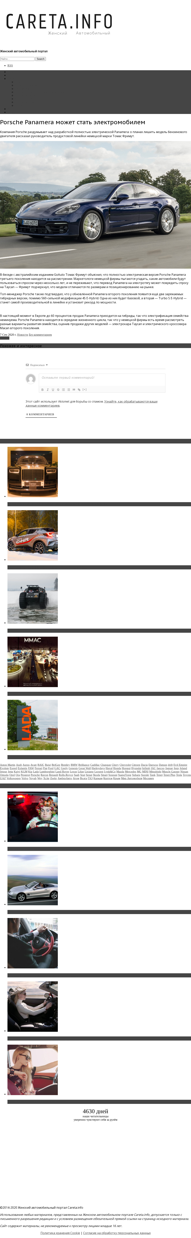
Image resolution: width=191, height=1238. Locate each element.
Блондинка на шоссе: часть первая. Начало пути (44, 1038)
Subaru (136, 774)
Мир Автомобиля (131, 778)
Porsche (4, 338)
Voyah (33, 778)
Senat (89, 774)
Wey (40, 778)
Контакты (13, 108)
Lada (36, 771)
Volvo (24, 778)
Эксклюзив (22, 88)
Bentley (65, 764)
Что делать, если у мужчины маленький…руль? (43, 975)
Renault (53, 774)
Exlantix (22, 768)
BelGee (56, 764)
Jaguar (169, 768)
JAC (153, 768)
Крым (116, 778)
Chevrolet (125, 764)
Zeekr (53, 778)
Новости (20, 82)
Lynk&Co (110, 771)
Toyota (187, 774)
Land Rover (62, 771)
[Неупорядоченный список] (68, 389)
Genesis (73, 768)
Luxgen (98, 771)
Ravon (44, 774)
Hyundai (136, 768)
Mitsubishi (155, 771)
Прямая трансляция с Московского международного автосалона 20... (59, 694)
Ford (51, 768)
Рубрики (12, 78)
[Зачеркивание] (58, 389)
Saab (76, 774)
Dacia (144, 764)
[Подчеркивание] (53, 389)
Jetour (3, 771)
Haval (109, 768)
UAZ (3, 778)
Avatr (33, 764)
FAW (31, 768)
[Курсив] (47, 389)
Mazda (120, 771)
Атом (76, 778)
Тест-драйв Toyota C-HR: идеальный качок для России (48, 567)
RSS (10, 65)
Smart (104, 774)
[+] (85, 389)
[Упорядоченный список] (63, 389)
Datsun (163, 764)
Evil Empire (180, 764)
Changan (106, 764)
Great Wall (85, 768)
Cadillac (95, 764)
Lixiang (89, 771)
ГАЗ (90, 778)
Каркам (98, 778)
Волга (83, 778)
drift (170, 764)
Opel (12, 774)
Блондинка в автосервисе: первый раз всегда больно (47, 849)
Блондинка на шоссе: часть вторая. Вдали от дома (45, 912)
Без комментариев (40, 334)
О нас (11, 112)
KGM (24, 771)
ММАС (19, 105)
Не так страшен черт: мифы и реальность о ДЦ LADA (47, 757)
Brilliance (84, 764)
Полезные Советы (26, 102)
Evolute (4, 768)
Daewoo (153, 764)
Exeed (13, 768)
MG (139, 771)
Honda (117, 768)
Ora (18, 774)
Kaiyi (17, 771)
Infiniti (146, 768)
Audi (19, 764)
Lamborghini (47, 771)
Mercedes (130, 771)
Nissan (184, 771)
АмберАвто (65, 778)
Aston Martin (7, 764)
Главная (12, 71)
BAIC (40, 764)
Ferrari (38, 768)
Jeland (183, 768)
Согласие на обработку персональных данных (117, 1233)
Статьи (11, 75)
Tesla (179, 774)
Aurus (26, 764)
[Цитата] (73, 389)
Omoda (4, 774)
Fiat (45, 768)
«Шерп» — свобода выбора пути (32, 631)
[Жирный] (42, 389)
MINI (145, 771)
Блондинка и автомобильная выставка (36, 1102)
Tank (153, 774)
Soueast (112, 774)
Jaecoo (160, 768)
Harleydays (98, 768)
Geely (64, 768)
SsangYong (124, 774)
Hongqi (126, 768)
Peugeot (25, 774)
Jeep (176, 768)
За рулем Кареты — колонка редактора (39, 92)
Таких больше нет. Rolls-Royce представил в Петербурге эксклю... (57, 504)
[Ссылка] (79, 389)
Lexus (73, 771)
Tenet (159, 774)
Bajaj (48, 764)
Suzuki (145, 774)
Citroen (136, 764)
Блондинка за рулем (27, 95)
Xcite (46, 778)
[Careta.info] (59, 41)
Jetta (10, 771)
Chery (115, 764)
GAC (57, 768)
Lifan (81, 771)
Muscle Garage (171, 771)
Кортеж (107, 778)
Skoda (96, 774)
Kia (30, 771)
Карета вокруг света (28, 98)
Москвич (148, 778)
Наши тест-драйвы (27, 85)
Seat (82, 774)
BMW (74, 764)
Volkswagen (14, 778)
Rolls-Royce (66, 774)
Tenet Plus (169, 774)
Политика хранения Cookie (60, 1233)
